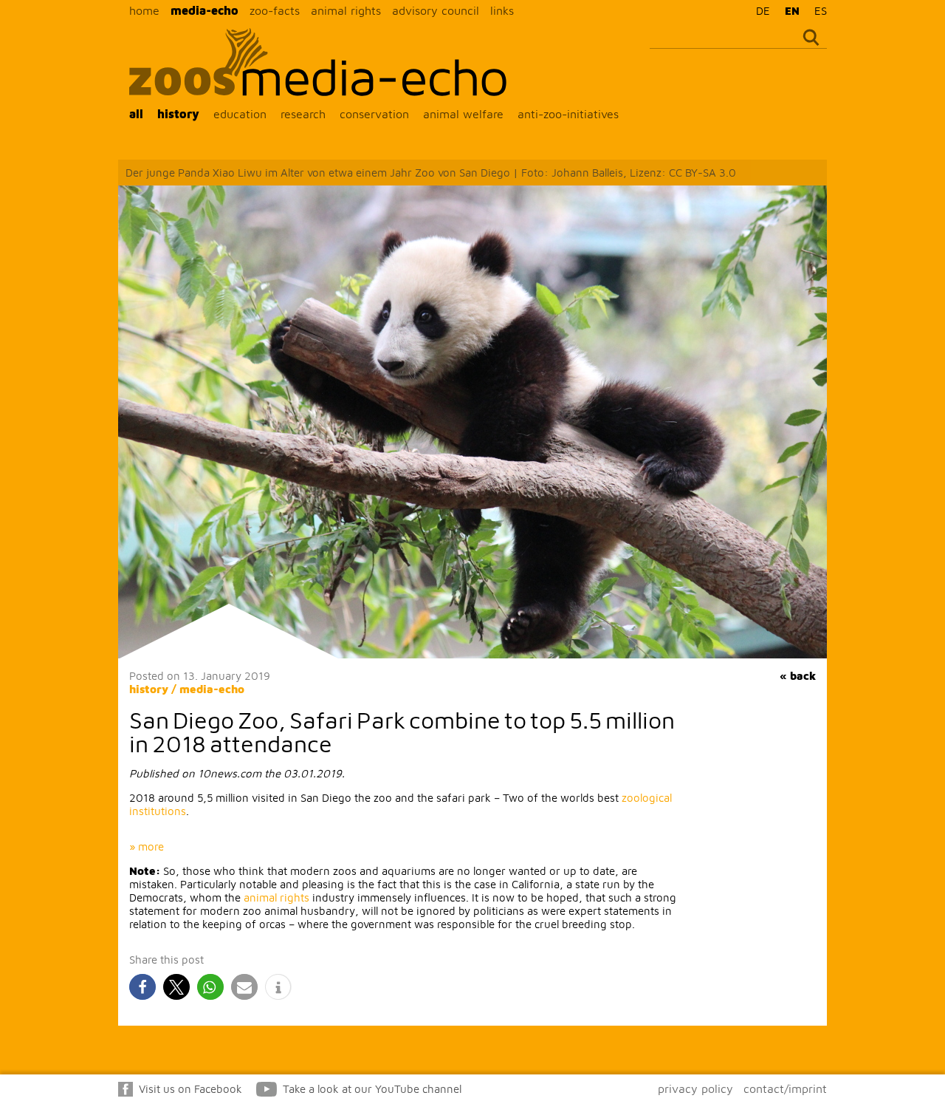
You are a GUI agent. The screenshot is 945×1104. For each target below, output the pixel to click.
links (502, 10)
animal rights (346, 10)
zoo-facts (275, 10)
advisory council (435, 10)
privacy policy (695, 1088)
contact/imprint (785, 1088)
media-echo (204, 10)
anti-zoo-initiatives (568, 113)
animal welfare (463, 113)
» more (146, 846)
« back (798, 675)
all (136, 113)
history (178, 113)
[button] (142, 987)
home (144, 10)
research (303, 113)
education (240, 113)
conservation (374, 113)
